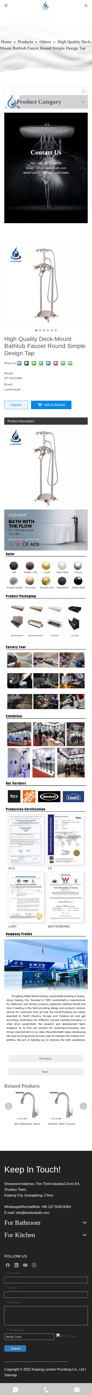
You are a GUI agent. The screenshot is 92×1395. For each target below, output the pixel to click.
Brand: (8, 384)
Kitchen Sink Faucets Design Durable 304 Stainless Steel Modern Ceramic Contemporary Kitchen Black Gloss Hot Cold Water (63, 1123)
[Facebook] (7, 1265)
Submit (15, 1348)
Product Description (21, 421)
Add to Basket (54, 405)
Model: (8, 373)
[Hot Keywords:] (84, 91)
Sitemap (10, 1375)
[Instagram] (34, 1265)
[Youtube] (25, 1265)
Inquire (16, 405)
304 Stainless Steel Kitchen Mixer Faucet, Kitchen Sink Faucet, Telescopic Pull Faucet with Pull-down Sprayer (29, 1123)
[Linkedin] (16, 1265)
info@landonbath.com (32, 1213)
